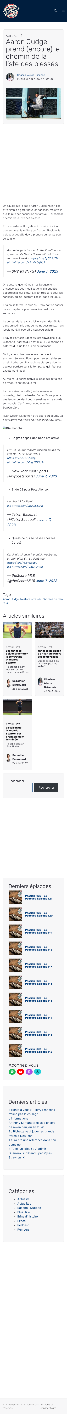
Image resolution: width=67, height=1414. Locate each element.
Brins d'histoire (27, 1216)
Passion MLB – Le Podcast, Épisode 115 (38, 999)
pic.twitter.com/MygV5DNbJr (25, 462)
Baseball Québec (29, 1207)
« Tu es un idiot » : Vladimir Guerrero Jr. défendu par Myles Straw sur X (30, 1153)
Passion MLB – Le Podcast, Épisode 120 (39, 914)
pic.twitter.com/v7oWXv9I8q (25, 566)
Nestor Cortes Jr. (31, 599)
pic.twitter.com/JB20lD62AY (25, 505)
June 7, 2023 (47, 271)
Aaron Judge (11, 599)
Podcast (23, 1225)
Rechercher (16, 781)
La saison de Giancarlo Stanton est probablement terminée (15, 733)
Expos (21, 1221)
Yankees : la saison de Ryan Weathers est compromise (49, 653)
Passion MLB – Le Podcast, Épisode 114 (38, 1016)
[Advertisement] (33, 164)
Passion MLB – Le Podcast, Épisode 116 (38, 982)
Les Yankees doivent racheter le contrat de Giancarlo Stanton (17, 656)
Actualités (24, 1203)
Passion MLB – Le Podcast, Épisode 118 (38, 948)
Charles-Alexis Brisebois (31, 75)
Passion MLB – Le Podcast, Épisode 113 (38, 1033)
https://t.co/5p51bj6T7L (44, 258)
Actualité (23, 1199)
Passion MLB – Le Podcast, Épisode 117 (38, 965)
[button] (55, 11)
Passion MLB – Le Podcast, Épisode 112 (38, 1050)
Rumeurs (23, 1229)
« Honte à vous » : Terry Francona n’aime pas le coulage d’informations (32, 1114)
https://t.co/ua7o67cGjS (22, 458)
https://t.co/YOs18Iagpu (22, 562)
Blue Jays (24, 1212)
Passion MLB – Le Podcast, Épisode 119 (38, 931)
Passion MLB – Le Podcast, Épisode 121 (38, 897)
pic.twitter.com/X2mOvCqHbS (26, 262)
